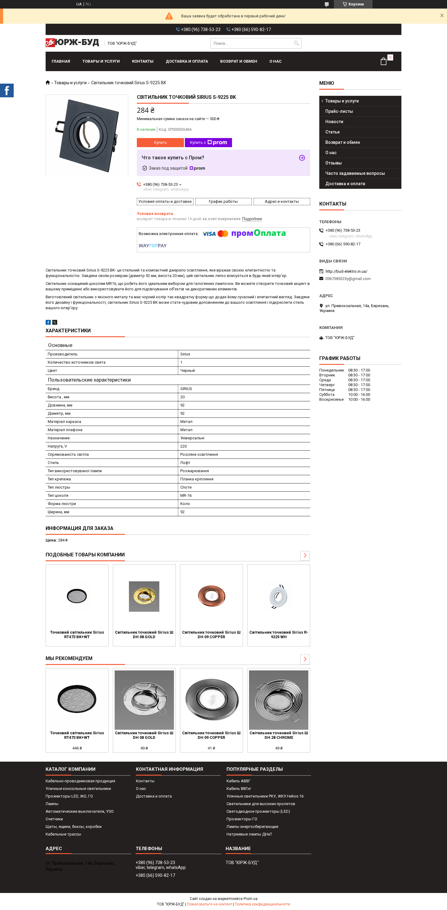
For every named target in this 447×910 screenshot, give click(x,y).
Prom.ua (251, 899)
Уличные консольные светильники (78, 788)
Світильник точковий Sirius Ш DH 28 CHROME (279, 735)
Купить (160, 142)
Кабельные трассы (63, 834)
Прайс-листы (339, 111)
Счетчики (54, 819)
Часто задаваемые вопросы (355, 173)
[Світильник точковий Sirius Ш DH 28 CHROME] (278, 700)
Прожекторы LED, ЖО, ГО (69, 796)
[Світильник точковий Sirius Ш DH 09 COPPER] (211, 596)
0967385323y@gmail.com (348, 278)
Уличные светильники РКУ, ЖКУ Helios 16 (265, 796)
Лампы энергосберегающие (252, 826)
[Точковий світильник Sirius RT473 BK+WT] (77, 596)
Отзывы (333, 163)
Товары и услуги (101, 61)
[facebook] (48, 323)
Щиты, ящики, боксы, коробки (74, 826)
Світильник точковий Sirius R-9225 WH (278, 634)
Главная (61, 61)
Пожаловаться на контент (209, 904)
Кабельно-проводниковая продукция (80, 781)
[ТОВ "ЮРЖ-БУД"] (73, 43)
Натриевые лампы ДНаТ (249, 834)
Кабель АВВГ (239, 781)
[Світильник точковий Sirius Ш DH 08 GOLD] (144, 596)
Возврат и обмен (238, 61)
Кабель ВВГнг (239, 788)
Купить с (198, 142)
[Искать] (296, 43)
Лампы (52, 803)
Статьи (332, 132)
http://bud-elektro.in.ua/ (346, 271)
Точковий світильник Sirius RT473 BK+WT (77, 634)
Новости (334, 121)
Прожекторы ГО (242, 819)
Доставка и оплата (187, 61)
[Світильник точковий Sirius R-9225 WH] (278, 596)
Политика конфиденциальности (262, 904)
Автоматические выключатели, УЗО (80, 811)
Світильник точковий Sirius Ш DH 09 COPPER (211, 634)
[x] (54, 323)
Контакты (143, 61)
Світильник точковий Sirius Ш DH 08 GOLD (144, 634)
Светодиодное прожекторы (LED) (258, 811)
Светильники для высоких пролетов (261, 803)
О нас (275, 61)
